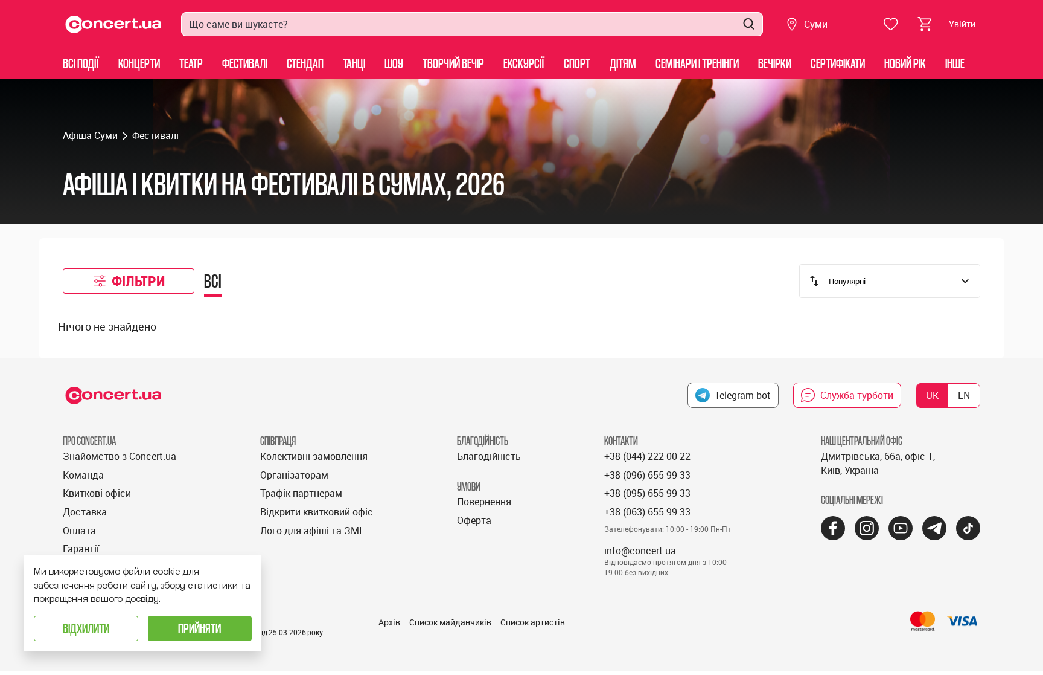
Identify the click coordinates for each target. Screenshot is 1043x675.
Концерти (139, 63)
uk (932, 395)
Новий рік (905, 63)
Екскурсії (523, 63)
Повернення (484, 501)
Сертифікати (838, 63)
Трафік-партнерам (301, 493)
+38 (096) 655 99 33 (647, 475)
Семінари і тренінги (697, 63)
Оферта (474, 520)
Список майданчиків (450, 622)
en (964, 395)
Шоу (393, 63)
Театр (191, 63)
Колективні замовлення (314, 456)
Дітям (623, 63)
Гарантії (81, 548)
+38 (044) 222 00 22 (647, 456)
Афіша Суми (90, 135)
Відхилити (86, 628)
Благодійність (489, 456)
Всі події (81, 63)
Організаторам (294, 475)
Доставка (85, 511)
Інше (955, 63)
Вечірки (774, 63)
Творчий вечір (453, 63)
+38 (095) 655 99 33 (647, 493)
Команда (83, 475)
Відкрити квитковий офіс (316, 511)
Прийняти (199, 628)
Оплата (79, 530)
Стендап (305, 63)
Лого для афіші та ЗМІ (311, 530)
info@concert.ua (640, 550)
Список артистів (532, 622)
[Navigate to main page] (113, 24)
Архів (389, 622)
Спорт (577, 63)
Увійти (962, 24)
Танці (354, 63)
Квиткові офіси (97, 493)
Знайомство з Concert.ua (119, 456)
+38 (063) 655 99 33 (647, 511)
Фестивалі (244, 63)
